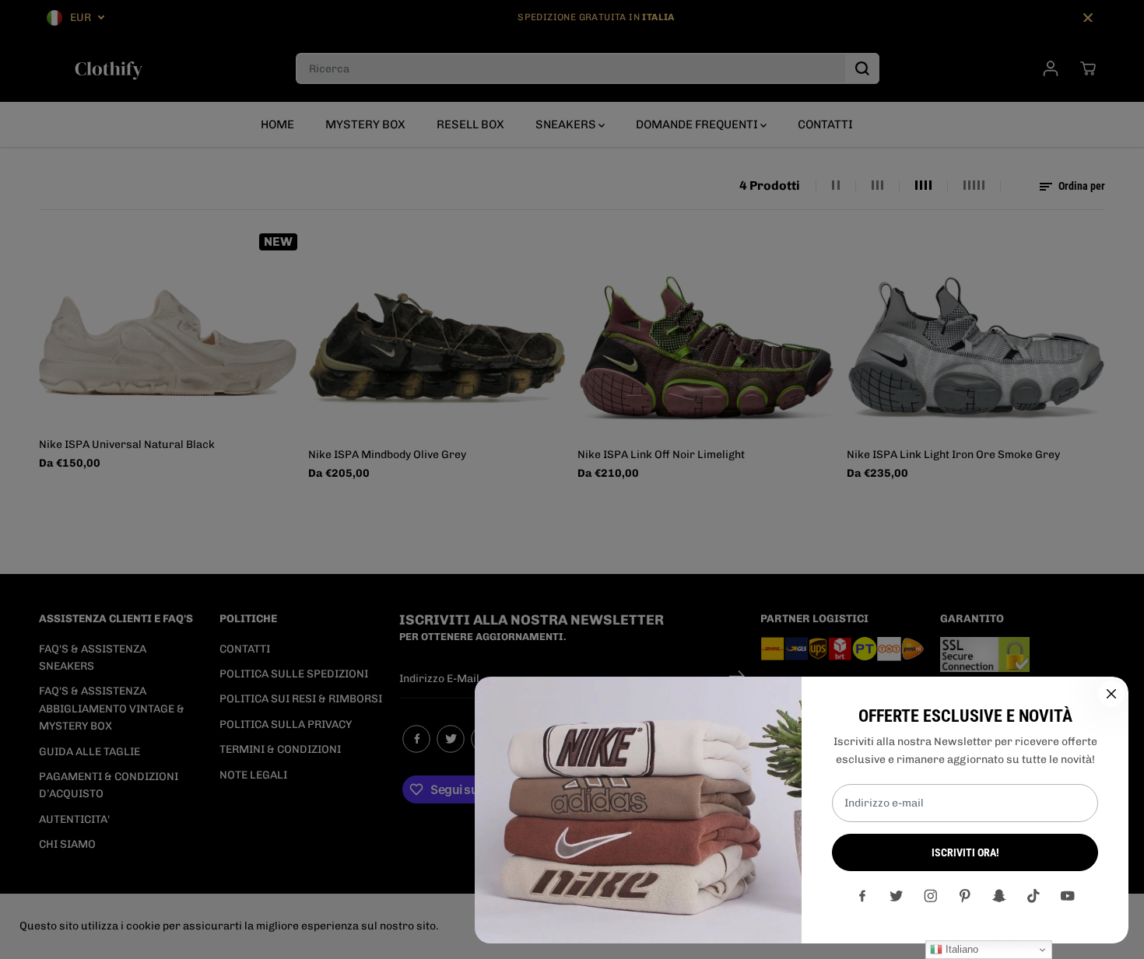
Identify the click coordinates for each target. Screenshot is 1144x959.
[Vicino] (1111, 694)
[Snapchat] (999, 896)
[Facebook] (862, 896)
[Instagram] (931, 896)
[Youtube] (1068, 896)
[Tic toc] (1033, 896)
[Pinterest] (965, 896)
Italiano (960, 949)
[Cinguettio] (896, 896)
